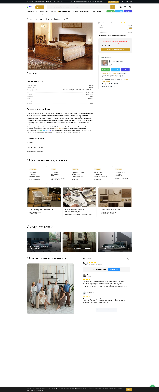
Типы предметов (32, 11)
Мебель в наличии (64, 11)
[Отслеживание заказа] (120, 7)
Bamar (91, 103)
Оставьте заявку (59, 128)
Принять (129, 389)
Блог (54, 1)
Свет (93, 11)
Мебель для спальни (46, 15)
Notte (91, 101)
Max (50, 130)
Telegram (45, 130)
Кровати (58, 15)
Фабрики (53, 11)
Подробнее (30, 142)
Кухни (99, 11)
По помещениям (43, 11)
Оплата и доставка (40, 1)
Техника (75, 11)
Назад (30, 15)
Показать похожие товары (115, 49)
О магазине (30, 1)
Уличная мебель (84, 11)
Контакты (49, 1)
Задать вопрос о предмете (110, 73)
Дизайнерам (60, 1)
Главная (36, 15)
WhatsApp (39, 130)
